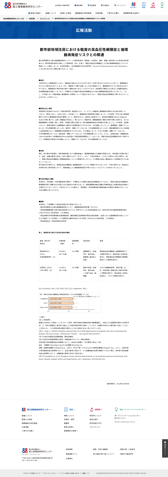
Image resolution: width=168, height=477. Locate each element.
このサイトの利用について (31, 473)
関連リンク (86, 473)
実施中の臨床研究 (63, 5)
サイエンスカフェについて (124, 422)
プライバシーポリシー (50, 473)
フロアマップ (95, 427)
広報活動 (25, 427)
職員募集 (80, 5)
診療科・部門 (69, 419)
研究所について (96, 415)
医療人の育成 (27, 419)
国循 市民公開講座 (100, 449)
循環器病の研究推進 (29, 423)
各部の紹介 (94, 419)
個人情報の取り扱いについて (103, 454)
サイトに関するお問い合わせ (70, 473)
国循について (27, 415)
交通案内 (106, 5)
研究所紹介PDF (96, 423)
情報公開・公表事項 (127, 449)
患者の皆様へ (69, 427)
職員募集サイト (71, 454)
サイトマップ (121, 5)
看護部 (66, 423)
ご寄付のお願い (28, 430)
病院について (69, 415)
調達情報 (93, 5)
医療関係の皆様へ (71, 430)
